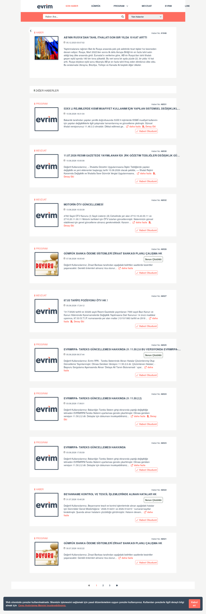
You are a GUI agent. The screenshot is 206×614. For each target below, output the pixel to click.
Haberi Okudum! (148, 131)
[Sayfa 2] (117, 585)
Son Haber (72, 5)
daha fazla (135, 126)
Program (119, 5)
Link (187, 5)
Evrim (168, 5)
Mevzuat (147, 5)
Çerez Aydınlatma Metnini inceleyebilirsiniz (42, 605)
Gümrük (95, 5)
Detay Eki (150, 126)
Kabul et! (194, 604)
